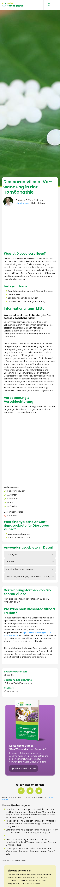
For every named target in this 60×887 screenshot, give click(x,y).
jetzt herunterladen (22, 768)
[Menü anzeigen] (55, 5)
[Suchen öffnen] (48, 5)
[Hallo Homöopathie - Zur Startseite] (12, 4)
